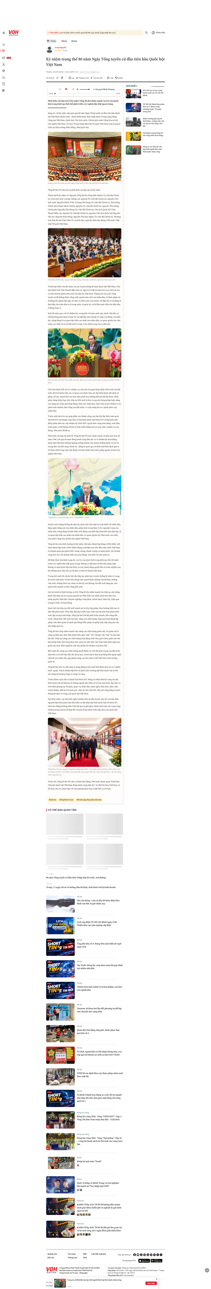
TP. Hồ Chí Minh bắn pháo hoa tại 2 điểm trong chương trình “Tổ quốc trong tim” (154, 108)
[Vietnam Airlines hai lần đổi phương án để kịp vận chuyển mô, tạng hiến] (60, 1012)
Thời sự (64, 41)
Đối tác (50, 1257)
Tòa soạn (72, 1254)
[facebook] (62, 78)
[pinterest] (144, 1255)
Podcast (80, 1201)
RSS (85, 1254)
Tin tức (53, 41)
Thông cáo (72, 1257)
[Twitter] (157, 1255)
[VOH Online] (52, 1270)
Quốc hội (53, 800)
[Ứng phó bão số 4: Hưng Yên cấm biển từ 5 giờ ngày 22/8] (60, 947)
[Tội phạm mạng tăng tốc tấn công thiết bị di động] (133, 136)
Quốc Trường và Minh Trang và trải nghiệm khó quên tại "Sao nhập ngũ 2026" (98, 1184)
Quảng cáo (52, 1254)
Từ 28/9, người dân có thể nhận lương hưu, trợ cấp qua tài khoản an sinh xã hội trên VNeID (99, 1053)
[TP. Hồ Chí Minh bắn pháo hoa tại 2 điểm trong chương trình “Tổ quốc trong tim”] (133, 107)
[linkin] (147, 1255)
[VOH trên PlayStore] (156, 1261)
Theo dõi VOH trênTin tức (89, 72)
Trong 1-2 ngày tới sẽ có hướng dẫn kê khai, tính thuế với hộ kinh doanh (81, 887)
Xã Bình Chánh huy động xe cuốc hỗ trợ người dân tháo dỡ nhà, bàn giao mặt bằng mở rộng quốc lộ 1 (99, 1097)
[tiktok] (141, 1255)
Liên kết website (98, 1254)
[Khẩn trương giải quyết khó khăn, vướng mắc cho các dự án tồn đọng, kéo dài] (133, 122)
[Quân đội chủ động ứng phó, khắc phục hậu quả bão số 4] (60, 1033)
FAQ (85, 1257)
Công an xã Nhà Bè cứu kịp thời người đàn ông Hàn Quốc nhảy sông (152, 149)
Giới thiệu (49, 1282)
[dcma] (154, 1255)
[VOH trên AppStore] (144, 1261)
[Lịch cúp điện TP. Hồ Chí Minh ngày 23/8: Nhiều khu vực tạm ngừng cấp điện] (60, 925)
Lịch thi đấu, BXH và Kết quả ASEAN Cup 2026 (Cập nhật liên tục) (87, 33)
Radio (79, 1157)
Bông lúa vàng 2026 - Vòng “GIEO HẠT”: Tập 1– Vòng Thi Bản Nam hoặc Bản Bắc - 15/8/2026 (99, 1118)
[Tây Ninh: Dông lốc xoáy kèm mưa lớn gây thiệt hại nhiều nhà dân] (60, 968)
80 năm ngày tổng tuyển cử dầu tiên (89, 800)
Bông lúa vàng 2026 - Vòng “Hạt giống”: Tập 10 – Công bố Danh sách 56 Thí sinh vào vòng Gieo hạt (100, 1141)
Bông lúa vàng (83, 1113)
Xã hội (74, 41)
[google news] (151, 1255)
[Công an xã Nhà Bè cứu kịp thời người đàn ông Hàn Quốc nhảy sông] (133, 150)
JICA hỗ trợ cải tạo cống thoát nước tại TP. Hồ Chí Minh (153, 93)
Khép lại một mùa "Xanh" (89, 1161)
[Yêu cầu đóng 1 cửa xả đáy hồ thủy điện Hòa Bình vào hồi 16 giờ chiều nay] (60, 904)
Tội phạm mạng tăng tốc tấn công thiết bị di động (153, 134)
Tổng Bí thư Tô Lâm (67, 800)
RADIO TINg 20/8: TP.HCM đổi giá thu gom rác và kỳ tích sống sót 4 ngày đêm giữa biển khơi (99, 1229)
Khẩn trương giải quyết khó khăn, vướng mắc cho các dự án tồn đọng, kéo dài (153, 122)
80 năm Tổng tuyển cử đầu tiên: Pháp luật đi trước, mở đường (76, 877)
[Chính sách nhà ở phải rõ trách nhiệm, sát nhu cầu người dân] (60, 990)
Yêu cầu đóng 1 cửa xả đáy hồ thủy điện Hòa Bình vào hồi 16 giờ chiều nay (98, 902)
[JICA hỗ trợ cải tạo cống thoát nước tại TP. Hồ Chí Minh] (133, 93)
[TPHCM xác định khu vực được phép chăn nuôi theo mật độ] (60, 1076)
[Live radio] (13, 58)
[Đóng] (156, 1279)
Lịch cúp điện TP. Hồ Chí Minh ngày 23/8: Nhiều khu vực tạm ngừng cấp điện (97, 923)
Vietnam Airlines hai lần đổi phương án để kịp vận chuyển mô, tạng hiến (99, 1010)
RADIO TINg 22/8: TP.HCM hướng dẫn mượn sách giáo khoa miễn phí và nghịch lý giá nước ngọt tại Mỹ (99, 1207)
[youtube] (138, 1255)
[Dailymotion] (161, 1255)
